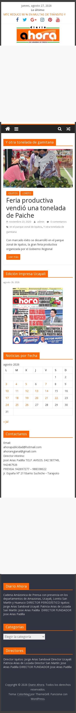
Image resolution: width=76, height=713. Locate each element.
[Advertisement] (38, 84)
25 (17, 405)
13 (36, 391)
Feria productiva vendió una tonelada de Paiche (36, 207)
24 (7, 405)
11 (17, 391)
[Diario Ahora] (7, 129)
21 (46, 398)
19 (26, 398)
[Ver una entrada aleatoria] (68, 129)
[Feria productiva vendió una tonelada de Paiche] (38, 151)
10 (7, 391)
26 (26, 405)
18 (17, 398)
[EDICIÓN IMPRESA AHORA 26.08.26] (38, 343)
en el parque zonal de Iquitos (26, 226)
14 (46, 391)
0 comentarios (58, 221)
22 (56, 398)
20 (36, 398)
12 (26, 391)
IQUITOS (13, 193)
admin (41, 221)
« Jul (5, 421)
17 (7, 398)
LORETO (26, 193)
